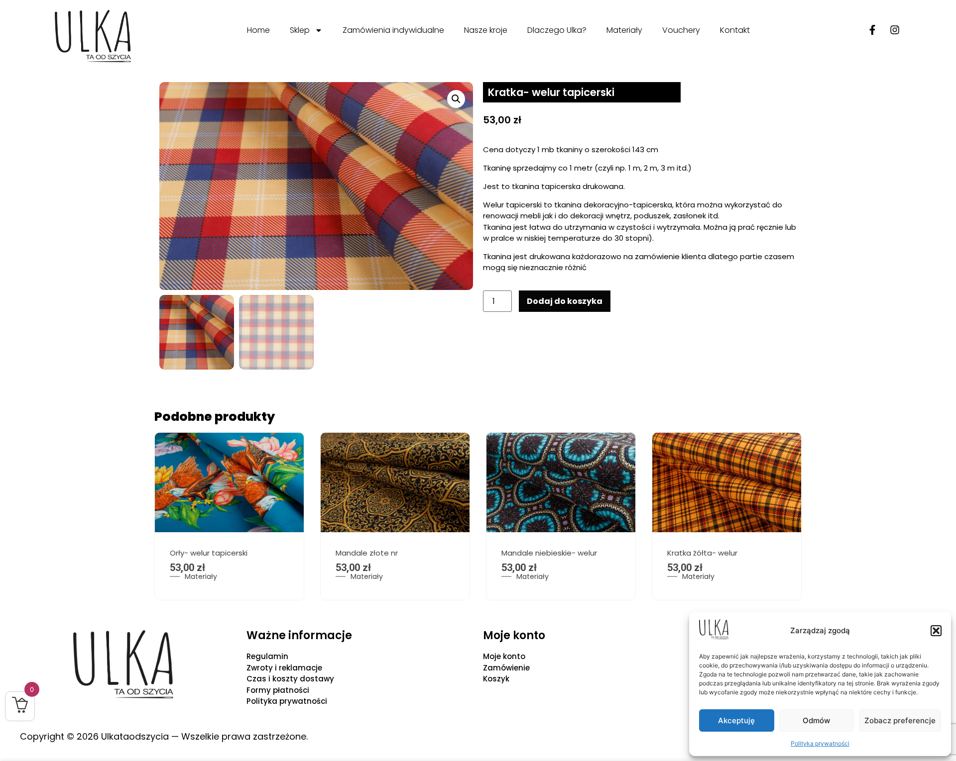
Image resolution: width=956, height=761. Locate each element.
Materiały (624, 30)
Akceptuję (736, 720)
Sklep (300, 30)
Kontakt (735, 30)
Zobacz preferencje (900, 720)
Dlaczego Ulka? (557, 30)
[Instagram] (895, 30)
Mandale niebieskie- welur (549, 553)
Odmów (816, 720)
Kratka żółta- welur (702, 553)
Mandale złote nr (367, 553)
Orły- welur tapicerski (208, 553)
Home (258, 30)
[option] (229, 516)
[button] (936, 631)
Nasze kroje (485, 30)
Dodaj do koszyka (564, 301)
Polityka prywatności (820, 743)
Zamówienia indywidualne (393, 30)
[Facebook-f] (872, 30)
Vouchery (681, 30)
